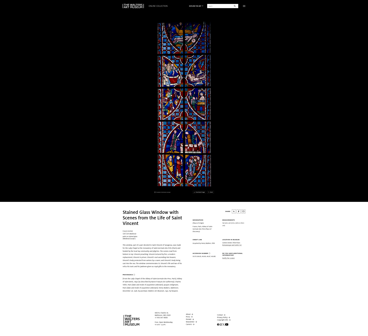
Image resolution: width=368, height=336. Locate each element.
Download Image (200, 192)
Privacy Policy (222, 317)
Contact (220, 315)
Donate (189, 319)
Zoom (211, 192)
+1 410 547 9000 (161, 317)
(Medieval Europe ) (129, 239)
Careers (189, 324)
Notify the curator (228, 258)
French (125, 231)
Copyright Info (222, 320)
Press (188, 317)
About (188, 314)
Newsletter (190, 322)
